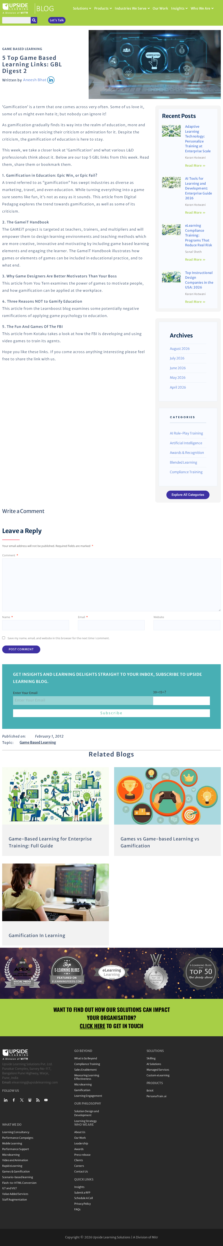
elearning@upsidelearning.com (35, 1082)
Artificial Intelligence (186, 443)
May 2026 (178, 378)
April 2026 (178, 387)
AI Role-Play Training (186, 433)
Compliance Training (186, 472)
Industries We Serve (131, 8)
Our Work (160, 8)
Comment (10, 555)
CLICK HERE (92, 1026)
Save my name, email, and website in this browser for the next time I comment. (59, 638)
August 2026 (180, 349)
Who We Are (200, 8)
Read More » (195, 166)
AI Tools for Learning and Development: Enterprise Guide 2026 (198, 188)
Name (7, 617)
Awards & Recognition (187, 453)
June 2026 (178, 368)
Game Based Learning (22, 49)
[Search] (34, 20)
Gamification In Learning (37, 935)
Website (159, 617)
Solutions (80, 8)
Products (101, 8)
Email (83, 617)
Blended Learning (183, 462)
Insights (177, 8)
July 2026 (177, 358)
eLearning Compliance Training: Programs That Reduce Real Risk (198, 235)
